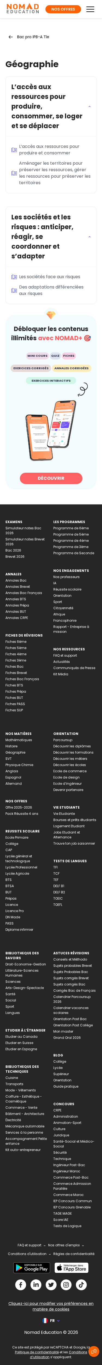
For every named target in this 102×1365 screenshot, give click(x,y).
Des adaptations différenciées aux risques (51, 290)
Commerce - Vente (21, 1107)
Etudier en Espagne (21, 1049)
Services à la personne (24, 1132)
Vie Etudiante (64, 813)
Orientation (62, 595)
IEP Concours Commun (72, 1201)
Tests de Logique (67, 1226)
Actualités (61, 661)
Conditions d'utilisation (27, 1253)
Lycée (58, 1067)
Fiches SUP (14, 710)
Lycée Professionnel (21, 867)
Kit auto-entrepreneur (23, 1149)
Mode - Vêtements (20, 1090)
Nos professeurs (66, 577)
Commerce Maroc (68, 1194)
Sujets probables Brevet (72, 965)
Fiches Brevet (16, 672)
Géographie (15, 752)
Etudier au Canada (21, 1036)
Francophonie (64, 620)
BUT (8, 892)
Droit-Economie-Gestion (25, 964)
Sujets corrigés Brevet (71, 978)
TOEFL (57, 904)
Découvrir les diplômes (72, 746)
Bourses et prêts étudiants (74, 820)
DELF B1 (58, 886)
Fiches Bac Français (22, 679)
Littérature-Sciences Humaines (22, 973)
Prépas (11, 898)
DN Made (12, 917)
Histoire (11, 746)
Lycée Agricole (17, 873)
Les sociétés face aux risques (49, 277)
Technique (62, 1158)
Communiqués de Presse (74, 668)
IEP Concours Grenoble (72, 1207)
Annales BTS (15, 599)
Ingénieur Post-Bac (69, 1165)
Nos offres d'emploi (64, 1245)
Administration (65, 1116)
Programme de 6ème (71, 528)
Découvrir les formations (73, 752)
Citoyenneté (63, 608)
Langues (12, 1012)
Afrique (59, 614)
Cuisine (11, 1077)
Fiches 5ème (15, 648)
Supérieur (61, 1074)
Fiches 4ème (15, 654)
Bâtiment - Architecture (24, 1113)
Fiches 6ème (15, 641)
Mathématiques (18, 740)
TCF (56, 873)
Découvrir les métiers (70, 758)
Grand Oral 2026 (67, 1037)
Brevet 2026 (14, 556)
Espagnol (13, 777)
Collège (11, 843)
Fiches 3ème (15, 660)
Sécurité (60, 1152)
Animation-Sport (67, 1122)
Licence (11, 904)
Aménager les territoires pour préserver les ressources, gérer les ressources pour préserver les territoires (55, 173)
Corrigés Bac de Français (74, 990)
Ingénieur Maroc (66, 1171)
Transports (14, 1084)
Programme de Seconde (73, 553)
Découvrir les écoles (69, 765)
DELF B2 (59, 892)
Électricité (13, 1120)
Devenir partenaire (68, 789)
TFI (55, 867)
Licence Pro (14, 911)
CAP (8, 850)
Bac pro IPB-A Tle (33, 37)
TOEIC (58, 898)
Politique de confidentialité (37, 1352)
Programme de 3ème (70, 546)
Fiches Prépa (15, 691)
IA (54, 583)
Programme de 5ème (71, 534)
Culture (59, 1129)
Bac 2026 (13, 550)
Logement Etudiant (69, 826)
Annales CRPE (16, 617)
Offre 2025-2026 (18, 807)
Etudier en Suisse (19, 1042)
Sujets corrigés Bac (69, 984)
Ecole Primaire (16, 837)
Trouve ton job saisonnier (74, 843)
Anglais (11, 771)
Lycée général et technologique (18, 858)
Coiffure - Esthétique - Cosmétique (23, 1099)
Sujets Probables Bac (70, 972)
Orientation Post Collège (73, 1025)
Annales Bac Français (23, 593)
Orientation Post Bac (70, 1019)
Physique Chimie (19, 765)
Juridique (61, 1135)
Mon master (63, 1031)
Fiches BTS (14, 685)
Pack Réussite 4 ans (21, 813)
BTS (8, 879)
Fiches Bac (14, 666)
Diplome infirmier (19, 929)
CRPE (57, 1110)
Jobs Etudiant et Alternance (66, 834)
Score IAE (60, 1219)
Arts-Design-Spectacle (24, 987)
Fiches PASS (15, 704)
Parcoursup (62, 740)
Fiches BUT (14, 697)
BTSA (9, 886)
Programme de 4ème (71, 540)
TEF (55, 879)
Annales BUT (15, 611)
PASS (9, 923)
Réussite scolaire (67, 589)
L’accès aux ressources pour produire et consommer (49, 149)
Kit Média (60, 674)
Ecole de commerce (69, 771)
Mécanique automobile (24, 1126)
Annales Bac (16, 580)
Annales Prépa (17, 605)
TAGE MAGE (62, 1213)
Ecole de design (66, 777)
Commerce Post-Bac (71, 1177)
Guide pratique (65, 1086)
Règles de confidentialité (73, 1253)
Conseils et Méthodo (70, 959)
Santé (10, 994)
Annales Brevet (17, 586)
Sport (57, 601)
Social (10, 1000)
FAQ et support (65, 655)
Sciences (13, 981)
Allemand (13, 783)
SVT (8, 758)
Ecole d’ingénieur (67, 783)
